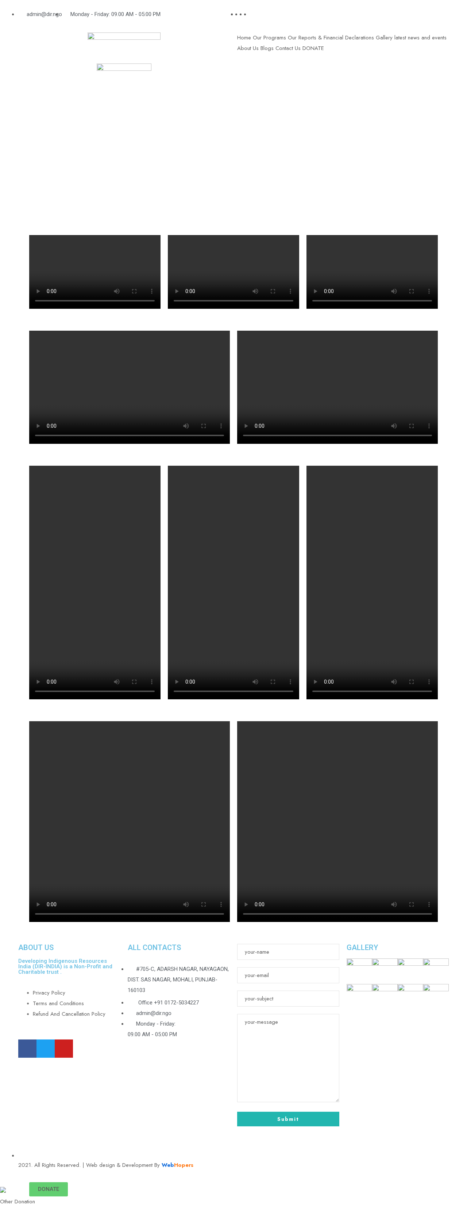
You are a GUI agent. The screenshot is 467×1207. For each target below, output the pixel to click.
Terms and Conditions (58, 1003)
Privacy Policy (49, 993)
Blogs (267, 48)
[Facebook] (27, 1048)
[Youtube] (64, 1048)
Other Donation (17, 1202)
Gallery (384, 38)
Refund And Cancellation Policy (69, 1014)
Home (244, 38)
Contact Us (288, 48)
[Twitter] (45, 1048)
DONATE (313, 48)
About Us (248, 48)
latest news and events (420, 38)
